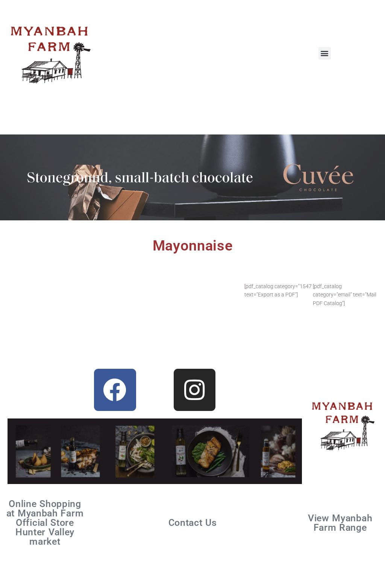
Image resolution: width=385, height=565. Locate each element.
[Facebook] (115, 390)
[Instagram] (195, 390)
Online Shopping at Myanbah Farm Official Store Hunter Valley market (45, 522)
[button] (324, 53)
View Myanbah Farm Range (340, 523)
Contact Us (192, 522)
